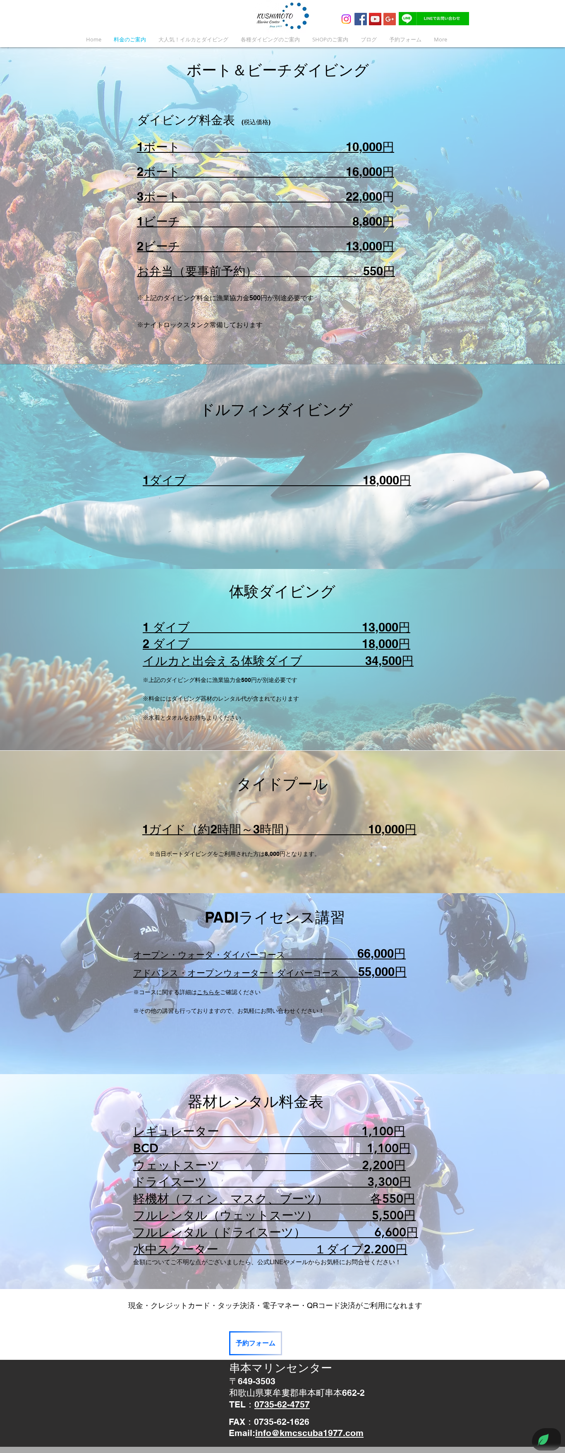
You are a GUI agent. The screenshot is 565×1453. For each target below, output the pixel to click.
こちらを (208, 992)
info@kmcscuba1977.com (309, 1433)
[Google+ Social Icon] (389, 19)
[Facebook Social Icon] (360, 19)
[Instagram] (346, 19)
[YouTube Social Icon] (375, 19)
